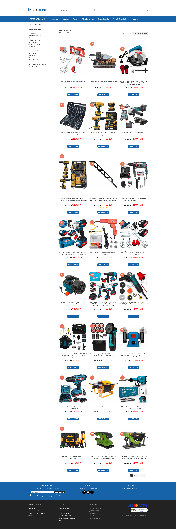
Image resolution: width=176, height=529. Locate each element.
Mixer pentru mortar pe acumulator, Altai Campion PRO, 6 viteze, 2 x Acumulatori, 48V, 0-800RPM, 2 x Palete (133, 252)
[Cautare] (95, 10)
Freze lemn (31, 47)
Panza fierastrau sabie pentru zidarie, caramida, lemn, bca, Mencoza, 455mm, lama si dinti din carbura (103, 200)
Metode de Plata (64, 508)
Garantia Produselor (65, 515)
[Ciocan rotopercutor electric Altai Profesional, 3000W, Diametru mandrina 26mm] (133, 174)
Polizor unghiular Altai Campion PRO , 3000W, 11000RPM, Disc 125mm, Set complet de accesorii (133, 303)
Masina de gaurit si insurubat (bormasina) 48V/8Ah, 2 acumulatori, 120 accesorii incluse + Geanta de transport (103, 134)
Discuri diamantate (34, 60)
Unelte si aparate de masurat (37, 64)
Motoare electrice (33, 51)
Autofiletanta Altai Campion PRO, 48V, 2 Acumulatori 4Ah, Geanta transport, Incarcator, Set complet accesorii (73, 406)
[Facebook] (84, 492)
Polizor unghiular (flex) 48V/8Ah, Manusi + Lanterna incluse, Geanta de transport (133, 133)
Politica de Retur (64, 513)
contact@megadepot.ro (128, 488)
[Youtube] (88, 492)
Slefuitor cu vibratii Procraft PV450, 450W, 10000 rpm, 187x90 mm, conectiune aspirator (103, 457)
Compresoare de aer (34, 36)
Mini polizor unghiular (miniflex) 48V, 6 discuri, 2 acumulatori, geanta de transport (103, 354)
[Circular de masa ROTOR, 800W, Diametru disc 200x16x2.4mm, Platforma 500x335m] (103, 388)
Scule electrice (32, 33)
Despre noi (31, 508)
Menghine (31, 55)
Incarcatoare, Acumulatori (36, 49)
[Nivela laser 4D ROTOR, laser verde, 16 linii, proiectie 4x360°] (73, 440)
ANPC (60, 520)
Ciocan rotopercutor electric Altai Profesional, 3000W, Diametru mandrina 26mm (133, 199)
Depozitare (31, 62)
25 (141, 475)
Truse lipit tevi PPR (34, 40)
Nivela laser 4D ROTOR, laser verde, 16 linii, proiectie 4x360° (73, 457)
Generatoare (32, 53)
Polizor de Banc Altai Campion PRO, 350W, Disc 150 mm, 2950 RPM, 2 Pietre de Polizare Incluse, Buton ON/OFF (133, 355)
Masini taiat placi (33, 38)
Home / (31, 24)
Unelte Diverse (32, 42)
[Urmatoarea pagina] (144, 475)
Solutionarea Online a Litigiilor (68, 518)
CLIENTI (61, 504)
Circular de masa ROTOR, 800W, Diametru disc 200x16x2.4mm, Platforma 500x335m (103, 406)
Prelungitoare (32, 66)
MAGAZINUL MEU (34, 504)
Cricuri (30, 57)
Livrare (61, 511)
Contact (30, 515)
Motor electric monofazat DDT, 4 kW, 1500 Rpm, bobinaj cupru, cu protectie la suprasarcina (73, 303)
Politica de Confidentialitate (50, 497)
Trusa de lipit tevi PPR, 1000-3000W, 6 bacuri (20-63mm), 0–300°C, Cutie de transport (103, 82)
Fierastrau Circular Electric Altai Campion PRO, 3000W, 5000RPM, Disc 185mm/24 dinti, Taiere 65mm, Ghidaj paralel (133, 82)
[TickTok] (92, 492)
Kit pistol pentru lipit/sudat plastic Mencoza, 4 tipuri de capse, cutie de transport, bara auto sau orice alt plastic (103, 252)
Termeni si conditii (33, 511)
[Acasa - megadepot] (38, 10)
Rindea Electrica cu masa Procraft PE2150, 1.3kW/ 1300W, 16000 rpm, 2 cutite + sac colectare (133, 457)
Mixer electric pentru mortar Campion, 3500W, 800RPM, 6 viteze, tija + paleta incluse (73, 82)
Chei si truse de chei (34, 44)
